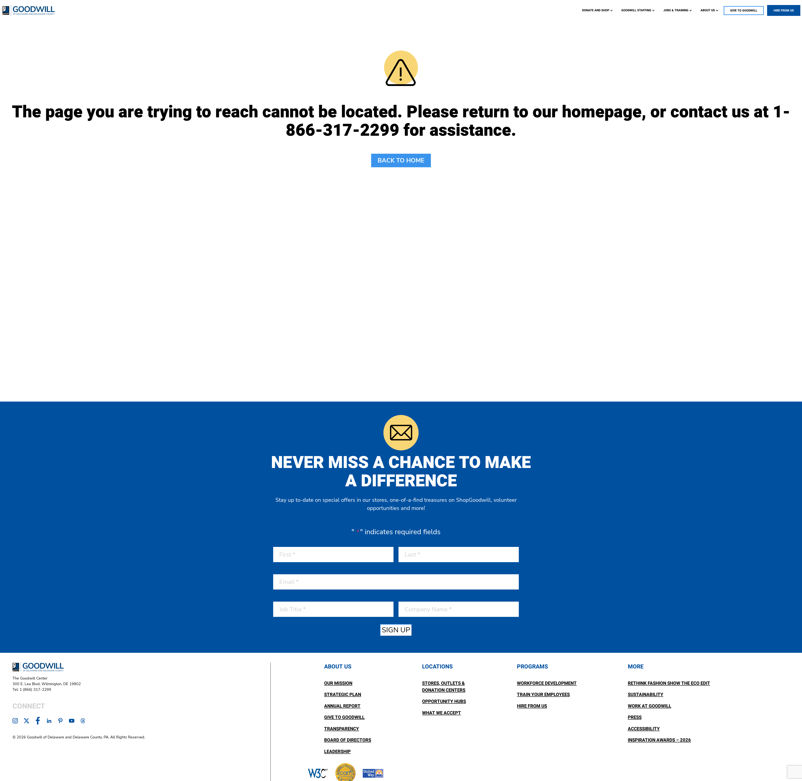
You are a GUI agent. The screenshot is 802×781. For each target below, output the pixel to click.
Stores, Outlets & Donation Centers (443, 687)
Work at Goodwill (649, 706)
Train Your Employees (543, 694)
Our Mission (338, 683)
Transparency (341, 728)
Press (635, 717)
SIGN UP (396, 630)
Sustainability (645, 694)
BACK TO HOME (401, 160)
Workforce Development (547, 683)
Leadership (337, 751)
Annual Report (342, 706)
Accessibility (644, 728)
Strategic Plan (342, 694)
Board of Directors (347, 740)
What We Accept (441, 713)
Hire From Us (532, 706)
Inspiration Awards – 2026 (659, 740)
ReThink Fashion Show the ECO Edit (669, 683)
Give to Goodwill (344, 717)
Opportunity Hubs (444, 701)
